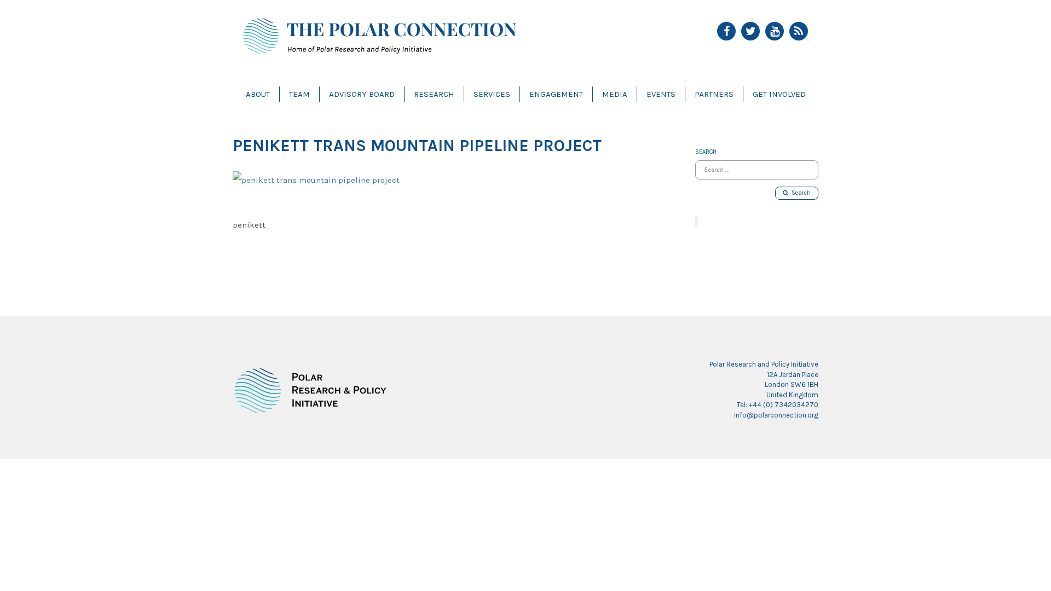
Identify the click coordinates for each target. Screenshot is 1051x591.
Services (491, 94)
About (258, 94)
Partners (714, 94)
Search (799, 192)
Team (299, 94)
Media (614, 94)
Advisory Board (362, 94)
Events (660, 94)
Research (434, 94)
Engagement (556, 94)
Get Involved (779, 94)
